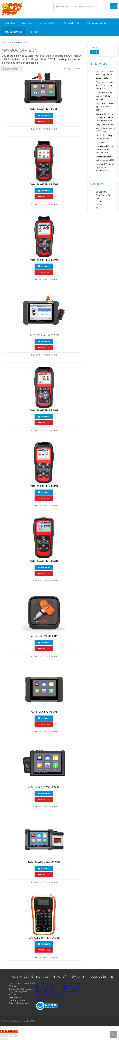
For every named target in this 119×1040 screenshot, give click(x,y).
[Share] (6, 1035)
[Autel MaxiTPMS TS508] (44, 161)
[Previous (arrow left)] (2, 1039)
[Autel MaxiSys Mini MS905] (44, 763)
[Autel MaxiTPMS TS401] (44, 538)
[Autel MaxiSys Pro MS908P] (44, 839)
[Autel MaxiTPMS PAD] (44, 613)
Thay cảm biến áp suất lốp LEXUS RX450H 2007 (105, 106)
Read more (45, 115)
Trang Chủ (10, 23)
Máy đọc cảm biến (13, 31)
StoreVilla (31, 1021)
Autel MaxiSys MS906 (44, 711)
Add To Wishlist (51, 129)
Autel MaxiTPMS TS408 (44, 259)
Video (98, 207)
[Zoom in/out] (15, 1035)
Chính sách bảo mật (44, 991)
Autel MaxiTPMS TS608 (44, 109)
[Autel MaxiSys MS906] (44, 688)
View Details (45, 121)
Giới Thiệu (27, 23)
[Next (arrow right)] (6, 1039)
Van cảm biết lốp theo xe (74, 991)
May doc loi (68, 997)
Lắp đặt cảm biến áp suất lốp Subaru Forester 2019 (104, 149)
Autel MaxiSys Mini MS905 (44, 787)
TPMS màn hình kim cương (74, 983)
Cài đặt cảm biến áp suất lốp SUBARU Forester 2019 (104, 138)
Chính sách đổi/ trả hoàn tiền (48, 994)
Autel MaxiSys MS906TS (44, 335)
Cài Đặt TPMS (101, 191)
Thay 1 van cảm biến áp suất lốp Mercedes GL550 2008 (105, 127)
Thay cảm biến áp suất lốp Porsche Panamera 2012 (105, 167)
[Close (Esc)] (2, 1035)
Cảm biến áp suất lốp (97, 23)
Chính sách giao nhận (45, 986)
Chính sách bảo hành (45, 989)
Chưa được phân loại (103, 197)
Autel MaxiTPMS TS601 (44, 410)
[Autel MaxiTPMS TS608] (43, 88)
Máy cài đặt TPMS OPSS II (74, 994)
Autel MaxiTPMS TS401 (44, 561)
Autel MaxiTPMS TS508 (44, 184)
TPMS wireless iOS (71, 989)
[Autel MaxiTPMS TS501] (44, 462)
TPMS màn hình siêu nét (73, 986)
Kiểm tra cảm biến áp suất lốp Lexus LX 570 (105, 158)
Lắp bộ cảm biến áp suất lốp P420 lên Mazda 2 (104, 95)
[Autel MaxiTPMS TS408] (44, 236)
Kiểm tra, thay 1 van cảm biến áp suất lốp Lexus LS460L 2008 (104, 117)
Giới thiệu (40, 983)
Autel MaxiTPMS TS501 (44, 485)
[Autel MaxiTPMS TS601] (44, 387)
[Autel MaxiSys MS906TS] (44, 312)
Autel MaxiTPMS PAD (44, 636)
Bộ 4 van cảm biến (47, 23)
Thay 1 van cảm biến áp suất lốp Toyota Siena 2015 (104, 85)
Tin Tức (33, 31)
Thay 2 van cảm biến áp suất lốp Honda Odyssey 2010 (104, 74)
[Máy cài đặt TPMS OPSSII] (44, 914)
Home (4, 42)
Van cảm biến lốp (72, 23)
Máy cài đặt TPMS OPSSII (44, 937)
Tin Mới (99, 201)
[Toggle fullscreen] (10, 1035)
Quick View (37, 129)
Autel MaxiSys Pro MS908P (44, 862)
